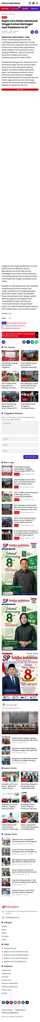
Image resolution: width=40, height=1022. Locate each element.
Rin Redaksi (5, 31)
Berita (24, 359)
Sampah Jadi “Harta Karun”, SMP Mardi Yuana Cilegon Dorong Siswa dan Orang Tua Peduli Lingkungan (9, 786)
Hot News (5, 936)
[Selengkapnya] (20, 704)
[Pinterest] (11, 1002)
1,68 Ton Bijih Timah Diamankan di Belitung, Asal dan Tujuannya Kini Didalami (9, 386)
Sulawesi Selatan (10, 948)
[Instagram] (19, 1002)
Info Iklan (5, 977)
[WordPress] (15, 1002)
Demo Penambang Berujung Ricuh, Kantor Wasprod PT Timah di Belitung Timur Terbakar (9, 406)
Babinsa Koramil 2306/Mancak (15, 962)
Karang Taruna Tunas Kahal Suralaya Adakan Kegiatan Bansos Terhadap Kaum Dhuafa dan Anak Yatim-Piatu (24, 891)
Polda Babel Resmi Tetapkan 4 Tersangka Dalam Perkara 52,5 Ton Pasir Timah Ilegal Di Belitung (29, 406)
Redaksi (4, 993)
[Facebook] (24, 342)
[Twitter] (28, 342)
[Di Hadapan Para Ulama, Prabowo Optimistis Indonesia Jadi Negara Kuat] (29, 797)
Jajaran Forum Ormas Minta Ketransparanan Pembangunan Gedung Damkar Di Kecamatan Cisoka (24, 840)
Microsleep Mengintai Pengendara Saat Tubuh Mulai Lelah (29, 786)
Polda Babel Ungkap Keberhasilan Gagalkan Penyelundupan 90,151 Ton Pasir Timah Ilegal (10, 365)
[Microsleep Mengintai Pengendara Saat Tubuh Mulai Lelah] (29, 776)
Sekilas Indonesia (11, 3)
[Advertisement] (20, 177)
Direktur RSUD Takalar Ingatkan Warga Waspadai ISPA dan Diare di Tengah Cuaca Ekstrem (24, 739)
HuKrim (4, 17)
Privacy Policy (7, 990)
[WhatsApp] (36, 342)
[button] (29, 3)
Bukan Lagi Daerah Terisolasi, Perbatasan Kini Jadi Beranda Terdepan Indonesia (29, 827)
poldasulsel (21, 326)
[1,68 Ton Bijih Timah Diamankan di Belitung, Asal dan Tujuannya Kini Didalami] (10, 376)
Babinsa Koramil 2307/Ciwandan (16, 958)
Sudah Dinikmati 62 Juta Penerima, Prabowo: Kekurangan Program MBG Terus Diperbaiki (10, 827)
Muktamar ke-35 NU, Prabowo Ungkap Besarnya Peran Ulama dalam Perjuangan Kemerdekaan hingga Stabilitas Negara (10, 807)
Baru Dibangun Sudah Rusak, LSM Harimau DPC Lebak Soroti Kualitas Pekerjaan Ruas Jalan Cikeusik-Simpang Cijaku (29, 386)
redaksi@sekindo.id (12, 917)
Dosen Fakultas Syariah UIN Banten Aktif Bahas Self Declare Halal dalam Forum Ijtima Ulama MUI (24, 871)
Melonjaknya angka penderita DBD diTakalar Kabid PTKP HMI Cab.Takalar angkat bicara (23, 861)
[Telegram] (32, 342)
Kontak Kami (6, 980)
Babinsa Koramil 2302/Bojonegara (16, 955)
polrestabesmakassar (12, 328)
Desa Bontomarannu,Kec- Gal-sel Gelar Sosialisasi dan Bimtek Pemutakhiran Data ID (24, 881)
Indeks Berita (6, 970)
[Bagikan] (36, 32)
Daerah (5, 359)
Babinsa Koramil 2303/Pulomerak (16, 952)
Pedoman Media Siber (10, 983)
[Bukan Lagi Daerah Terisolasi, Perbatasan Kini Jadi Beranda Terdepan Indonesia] (29, 817)
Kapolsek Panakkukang (18, 323)
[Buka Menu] (33, 3)
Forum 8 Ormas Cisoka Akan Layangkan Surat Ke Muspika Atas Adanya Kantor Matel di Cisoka (25, 851)
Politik (4, 940)
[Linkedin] (23, 1002)
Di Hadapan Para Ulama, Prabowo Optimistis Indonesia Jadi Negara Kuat (29, 807)
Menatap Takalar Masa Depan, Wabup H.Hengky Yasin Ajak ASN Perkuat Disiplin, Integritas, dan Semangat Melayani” (24, 749)
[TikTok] (27, 1002)
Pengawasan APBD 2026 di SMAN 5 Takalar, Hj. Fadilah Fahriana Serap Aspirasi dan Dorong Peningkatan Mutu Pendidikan (24, 760)
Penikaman (8, 326)
